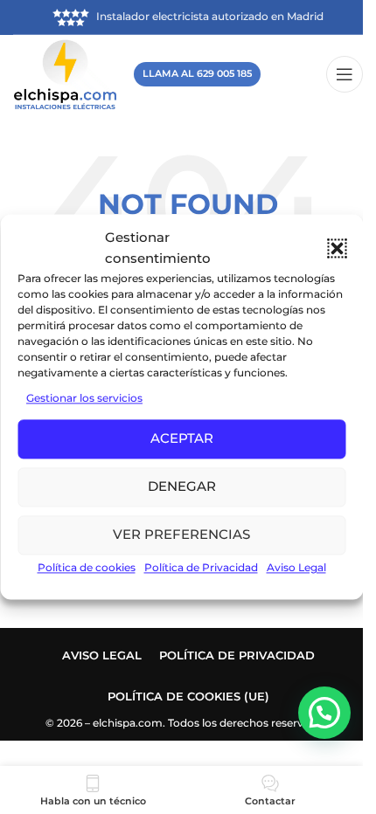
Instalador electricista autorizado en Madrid (209, 16)
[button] (336, 248)
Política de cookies (87, 567)
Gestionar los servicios (84, 397)
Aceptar (181, 439)
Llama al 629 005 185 (197, 73)
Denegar (182, 487)
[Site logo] (64, 73)
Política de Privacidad (201, 567)
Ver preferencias (181, 535)
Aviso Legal (296, 567)
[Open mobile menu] (344, 74)
